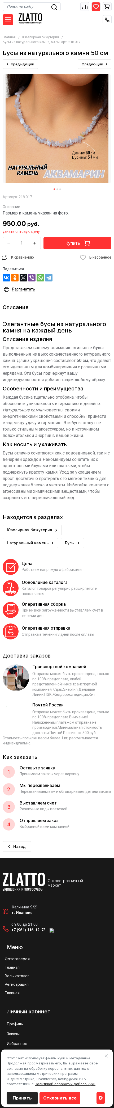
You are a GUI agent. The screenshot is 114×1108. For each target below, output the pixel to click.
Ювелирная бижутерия (40, 37)
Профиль (15, 1024)
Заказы (13, 1033)
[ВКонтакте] (6, 277)
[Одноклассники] (15, 277)
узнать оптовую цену (21, 231)
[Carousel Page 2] (57, 189)
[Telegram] (48, 277)
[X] (23, 277)
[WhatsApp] (40, 277)
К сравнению (22, 257)
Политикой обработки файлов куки (65, 1084)
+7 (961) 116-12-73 (28, 930)
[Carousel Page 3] (60, 189)
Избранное (17, 1043)
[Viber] (32, 277)
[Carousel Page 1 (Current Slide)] (54, 189)
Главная (9, 37)
